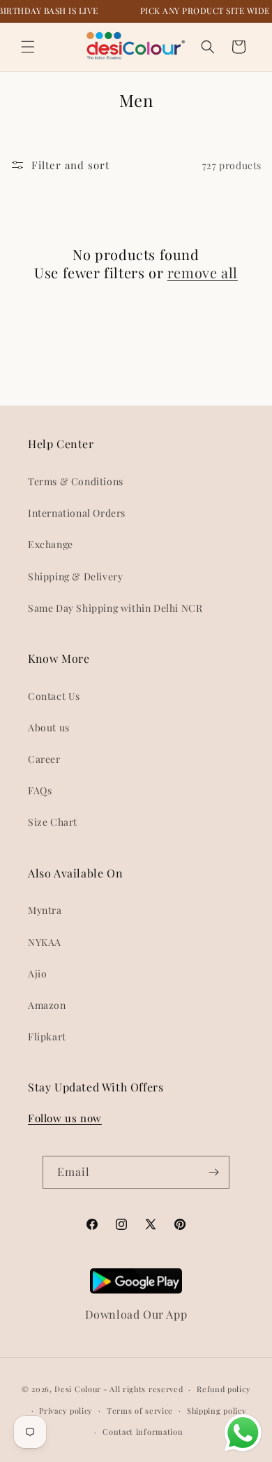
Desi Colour (77, 1389)
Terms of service (140, 1410)
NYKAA (44, 942)
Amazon (47, 1005)
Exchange (50, 544)
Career (44, 759)
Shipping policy (217, 1410)
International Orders (77, 512)
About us (49, 727)
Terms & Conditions (75, 481)
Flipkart (47, 1036)
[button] (28, 46)
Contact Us (54, 696)
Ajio (37, 973)
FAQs (40, 790)
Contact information (143, 1431)
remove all (202, 273)
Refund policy (223, 1389)
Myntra (45, 910)
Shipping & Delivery (75, 576)
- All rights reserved (143, 1389)
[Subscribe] (213, 1172)
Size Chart (52, 822)
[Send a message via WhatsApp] (243, 1433)
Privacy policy (66, 1410)
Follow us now (65, 1118)
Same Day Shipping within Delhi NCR (115, 608)
